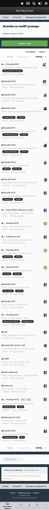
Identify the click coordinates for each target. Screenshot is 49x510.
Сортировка (31, 52)
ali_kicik (11, 318)
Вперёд (39, 57)
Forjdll (10, 421)
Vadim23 (11, 165)
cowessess (13, 253)
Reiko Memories (15, 348)
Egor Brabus (13, 270)
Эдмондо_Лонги (15, 335)
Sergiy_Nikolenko (15, 375)
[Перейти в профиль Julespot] (45, 108)
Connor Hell (13, 287)
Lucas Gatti (13, 226)
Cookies (36, 493)
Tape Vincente (14, 131)
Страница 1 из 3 (24, 57)
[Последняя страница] (45, 57)
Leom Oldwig (13, 85)
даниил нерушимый (17, 98)
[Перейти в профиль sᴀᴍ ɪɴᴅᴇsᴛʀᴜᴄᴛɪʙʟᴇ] (44, 81)
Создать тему (24, 43)
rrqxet (10, 389)
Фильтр (42, 52)
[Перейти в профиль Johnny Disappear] (45, 345)
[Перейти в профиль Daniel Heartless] (45, 179)
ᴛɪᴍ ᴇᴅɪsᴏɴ (12, 403)
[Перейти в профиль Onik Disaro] (45, 95)
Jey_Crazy (12, 362)
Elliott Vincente (14, 182)
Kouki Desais (13, 240)
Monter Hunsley (15, 67)
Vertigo (11, 434)
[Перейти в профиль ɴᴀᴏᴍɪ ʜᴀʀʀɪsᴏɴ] (45, 193)
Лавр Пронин (13, 213)
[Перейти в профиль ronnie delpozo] (44, 64)
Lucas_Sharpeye (15, 148)
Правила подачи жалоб (13, 33)
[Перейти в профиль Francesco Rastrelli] (45, 417)
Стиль (12, 493)
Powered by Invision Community (24, 498)
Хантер (11, 305)
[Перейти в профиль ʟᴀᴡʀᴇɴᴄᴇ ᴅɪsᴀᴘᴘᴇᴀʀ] (45, 223)
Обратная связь (24, 493)
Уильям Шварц (14, 196)
